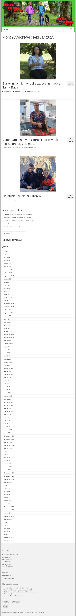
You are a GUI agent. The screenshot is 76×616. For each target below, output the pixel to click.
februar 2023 (8, 362)
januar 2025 (7, 300)
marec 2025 (7, 294)
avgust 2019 (8, 482)
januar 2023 (7, 365)
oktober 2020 (8, 442)
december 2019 (9, 473)
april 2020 (7, 460)
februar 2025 (8, 297)
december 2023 (9, 334)
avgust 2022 (8, 377)
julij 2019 (6, 485)
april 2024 (7, 325)
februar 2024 (8, 331)
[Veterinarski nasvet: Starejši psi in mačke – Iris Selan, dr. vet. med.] (38, 117)
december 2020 (9, 436)
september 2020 (9, 445)
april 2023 (7, 356)
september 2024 (9, 313)
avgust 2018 (8, 519)
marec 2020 (7, 464)
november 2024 (9, 307)
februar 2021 (8, 430)
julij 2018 (6, 522)
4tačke (9, 91)
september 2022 (9, 374)
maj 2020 (7, 457)
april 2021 (7, 427)
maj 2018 (7, 528)
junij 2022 (7, 383)
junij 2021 (7, 420)
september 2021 (9, 411)
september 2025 (9, 276)
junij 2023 (7, 350)
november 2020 (9, 439)
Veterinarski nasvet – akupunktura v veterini (17, 217)
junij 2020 (7, 454)
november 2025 (9, 270)
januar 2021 (7, 433)
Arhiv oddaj (26, 91)
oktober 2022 (8, 371)
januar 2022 (7, 399)
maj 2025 (7, 288)
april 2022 (7, 390)
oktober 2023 (8, 340)
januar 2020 (7, 470)
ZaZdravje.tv (6, 575)
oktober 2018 (8, 513)
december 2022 (9, 368)
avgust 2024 (8, 316)
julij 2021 (6, 417)
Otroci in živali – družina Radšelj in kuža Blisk (18, 214)
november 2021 (9, 405)
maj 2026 (7, 257)
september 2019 (9, 479)
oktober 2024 (8, 310)
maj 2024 (7, 322)
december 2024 (9, 303)
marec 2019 (7, 497)
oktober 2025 (8, 273)
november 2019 (9, 476)
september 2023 (9, 343)
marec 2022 (7, 393)
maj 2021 (7, 424)
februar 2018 (8, 537)
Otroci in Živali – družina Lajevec (14, 227)
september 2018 (9, 516)
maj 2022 (7, 387)
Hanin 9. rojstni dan (10, 224)
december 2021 (9, 402)
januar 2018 (7, 541)
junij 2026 (7, 254)
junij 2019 (7, 488)
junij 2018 (7, 525)
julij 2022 (6, 380)
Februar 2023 (32, 91)
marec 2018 (7, 534)
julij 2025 (6, 282)
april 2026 (7, 260)
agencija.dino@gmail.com (10, 554)
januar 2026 (7, 266)
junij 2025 (7, 285)
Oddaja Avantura (8, 578)
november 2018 (9, 510)
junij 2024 (7, 319)
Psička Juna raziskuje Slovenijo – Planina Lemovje (19, 220)
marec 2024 (7, 328)
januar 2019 (7, 504)
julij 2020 (6, 451)
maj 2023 (7, 353)
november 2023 (9, 337)
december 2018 (9, 507)
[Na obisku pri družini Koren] (38, 174)
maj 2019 (7, 491)
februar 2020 (8, 467)
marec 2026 (7, 263)
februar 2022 (8, 396)
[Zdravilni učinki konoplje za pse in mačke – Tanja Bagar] (38, 61)
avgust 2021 (8, 414)
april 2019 (7, 494)
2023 (22, 91)
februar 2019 (8, 500)
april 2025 (7, 291)
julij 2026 (6, 251)
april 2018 (7, 531)
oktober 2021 (8, 408)
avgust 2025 (8, 279)
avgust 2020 (8, 448)
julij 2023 (6, 347)
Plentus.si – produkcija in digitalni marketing (30, 612)
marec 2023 (7, 359)
